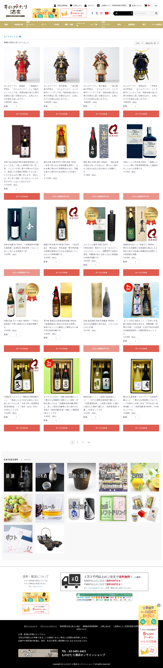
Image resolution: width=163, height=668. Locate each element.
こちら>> (39, 586)
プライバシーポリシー (48, 626)
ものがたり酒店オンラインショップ (83, 654)
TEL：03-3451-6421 (74, 651)
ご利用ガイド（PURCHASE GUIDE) (126, 626)
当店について (81, 629)
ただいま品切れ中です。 (62, 196)
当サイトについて (30, 626)
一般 (19, 36)
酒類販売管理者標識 (90, 626)
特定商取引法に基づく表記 (70, 626)
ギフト (12, 36)
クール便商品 (157, 24)
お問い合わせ (106, 626)
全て (6, 36)
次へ (89, 442)
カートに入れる (22, 114)
